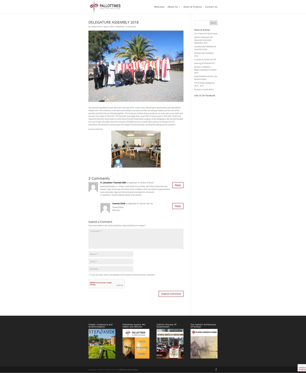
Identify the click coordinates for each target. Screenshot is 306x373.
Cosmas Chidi (96, 26)
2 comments (131, 26)
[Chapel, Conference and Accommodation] (101, 358)
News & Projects (192, 7)
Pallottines (120, 26)
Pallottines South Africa (128, 369)
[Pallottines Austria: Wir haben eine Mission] (136, 358)
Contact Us (211, 7)
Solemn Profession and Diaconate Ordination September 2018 (203, 40)
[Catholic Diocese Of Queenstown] (170, 358)
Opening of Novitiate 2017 (204, 63)
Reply (178, 185)
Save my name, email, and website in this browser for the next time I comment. (123, 275)
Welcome (159, 7)
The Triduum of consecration (205, 33)
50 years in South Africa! (204, 89)
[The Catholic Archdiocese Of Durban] (204, 358)
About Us (173, 7)
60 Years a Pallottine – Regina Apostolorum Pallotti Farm (205, 70)
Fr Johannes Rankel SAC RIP (205, 59)
